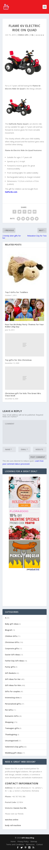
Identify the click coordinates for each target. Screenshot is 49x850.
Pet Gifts (9, 710)
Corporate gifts (12, 648)
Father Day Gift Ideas (14, 661)
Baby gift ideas (11, 624)
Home (13, 841)
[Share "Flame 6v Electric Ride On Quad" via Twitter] (19, 211)
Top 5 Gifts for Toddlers (16, 292)
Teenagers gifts (12, 728)
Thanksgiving (11, 734)
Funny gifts (10, 667)
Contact (39, 844)
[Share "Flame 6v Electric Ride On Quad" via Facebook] (14, 211)
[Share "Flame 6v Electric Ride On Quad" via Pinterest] (24, 211)
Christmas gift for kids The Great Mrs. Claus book (23, 394)
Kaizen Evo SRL (20, 808)
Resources (30, 844)
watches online (11, 819)
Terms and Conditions (15, 844)
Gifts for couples (12, 691)
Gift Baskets (10, 673)
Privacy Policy (23, 841)
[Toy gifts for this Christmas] (24, 345)
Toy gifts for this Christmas (18, 360)
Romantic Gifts (11, 716)
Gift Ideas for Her (12, 679)
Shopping (9, 722)
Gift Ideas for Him (13, 685)
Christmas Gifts (12, 642)
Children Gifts (23, 35)
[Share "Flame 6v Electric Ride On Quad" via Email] (29, 211)
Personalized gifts (13, 704)
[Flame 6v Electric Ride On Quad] (20, 118)
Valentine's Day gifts (14, 747)
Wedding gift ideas (13, 753)
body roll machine (13, 825)
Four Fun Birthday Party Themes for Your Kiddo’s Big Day (24, 325)
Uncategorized (11, 740)
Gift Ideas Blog (27, 838)
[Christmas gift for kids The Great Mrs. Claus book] (24, 378)
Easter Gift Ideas (12, 654)
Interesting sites (12, 697)
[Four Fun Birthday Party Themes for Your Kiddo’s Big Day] (24, 310)
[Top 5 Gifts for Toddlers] (24, 269)
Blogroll (8, 630)
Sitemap (33, 841)
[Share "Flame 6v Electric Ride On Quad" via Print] (34, 211)
